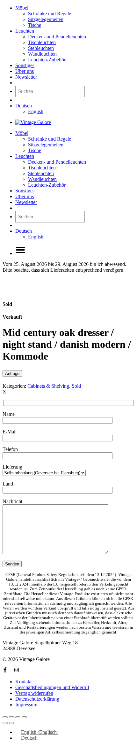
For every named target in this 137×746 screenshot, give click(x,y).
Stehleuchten (41, 48)
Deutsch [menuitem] (29, 738)
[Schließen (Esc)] (24, 717)
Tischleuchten (42, 42)
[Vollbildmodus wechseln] (11, 717)
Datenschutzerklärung (37, 699)
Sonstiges (24, 65)
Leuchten (24, 31)
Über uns (24, 71)
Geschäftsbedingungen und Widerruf (52, 687)
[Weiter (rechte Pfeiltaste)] (11, 723)
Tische (34, 25)
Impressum (26, 704)
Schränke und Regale (49, 13)
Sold (76, 386)
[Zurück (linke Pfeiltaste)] (5, 723)
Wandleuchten (42, 54)
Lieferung (12, 467)
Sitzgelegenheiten (45, 19)
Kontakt (23, 681)
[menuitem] (23, 105)
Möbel (21, 8)
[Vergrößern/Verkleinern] (5, 717)
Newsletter (26, 77)
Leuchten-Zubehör (47, 59)
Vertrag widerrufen (34, 693)
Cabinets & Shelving (48, 386)
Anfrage (12, 373)
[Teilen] (17, 717)
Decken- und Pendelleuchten (57, 36)
